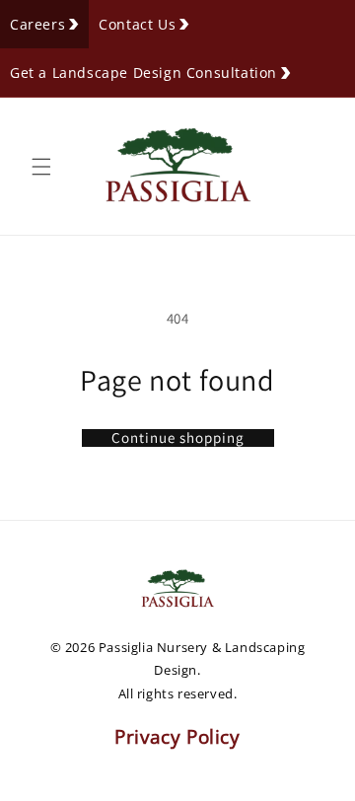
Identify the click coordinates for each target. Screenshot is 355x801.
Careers (37, 24)
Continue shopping (178, 438)
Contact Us (137, 24)
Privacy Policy (177, 737)
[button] (41, 166)
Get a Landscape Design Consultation (143, 72)
